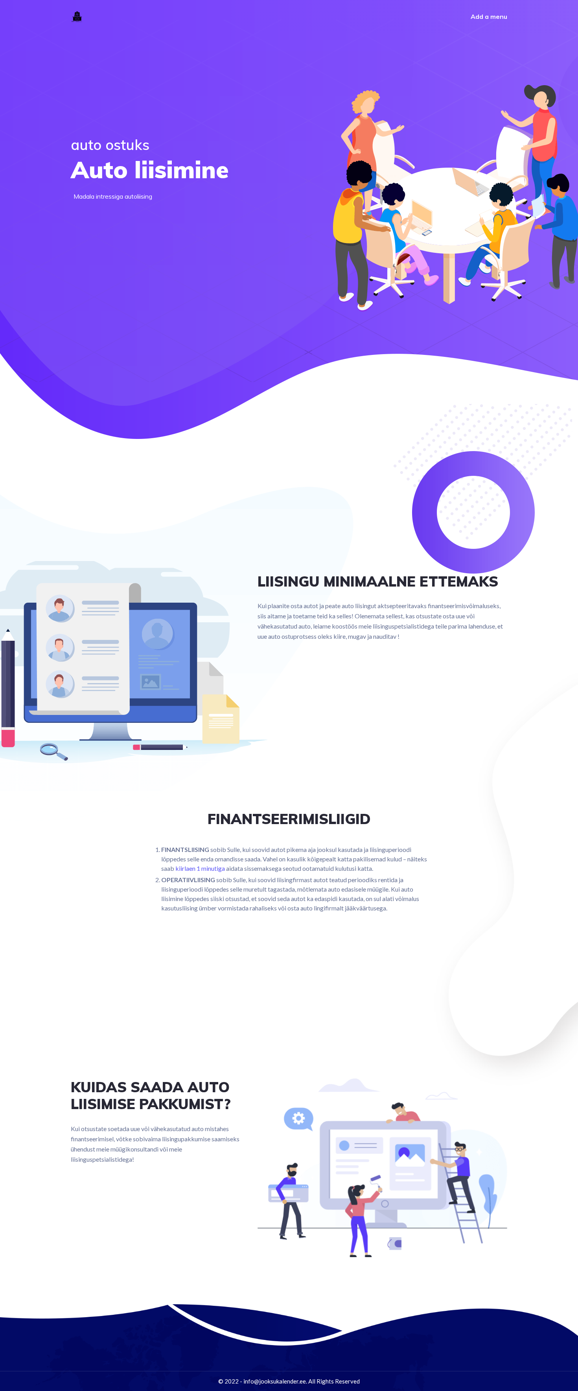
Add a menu (489, 16)
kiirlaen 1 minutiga (200, 868)
